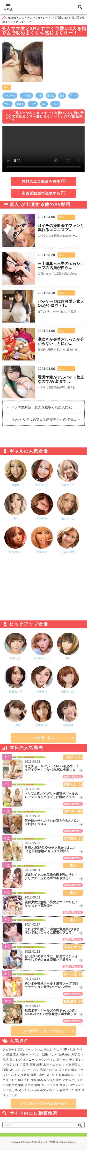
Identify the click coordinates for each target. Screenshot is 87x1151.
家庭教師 (64, 1075)
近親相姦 (18, 1085)
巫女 (43, 1090)
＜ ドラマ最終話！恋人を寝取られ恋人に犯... (39, 407)
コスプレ (21, 1070)
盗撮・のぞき (49, 1070)
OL (8, 1075)
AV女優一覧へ (43, 738)
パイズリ (35, 1054)
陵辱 (26, 1064)
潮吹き (20, 104)
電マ (12, 1059)
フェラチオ (10, 95)
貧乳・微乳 (37, 1075)
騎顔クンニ (66, 1090)
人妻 (39, 95)
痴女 (74, 1070)
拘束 (68, 1064)
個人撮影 (23, 1080)
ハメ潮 (6, 1085)
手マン (73, 95)
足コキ (29, 1085)
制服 (45, 1054)
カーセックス (49, 1085)
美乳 (32, 1064)
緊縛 (37, 1085)
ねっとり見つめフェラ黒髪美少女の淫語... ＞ (48, 419)
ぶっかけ (52, 1075)
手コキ (58, 1049)
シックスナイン (45, 1059)
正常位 (50, 95)
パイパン (33, 1070)
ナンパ (55, 104)
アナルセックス (72, 1080)
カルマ (32, 104)
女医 (78, 1090)
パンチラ (52, 1090)
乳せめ (13, 1090)
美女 (72, 1059)
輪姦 (40, 1080)
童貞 (62, 1085)
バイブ (15, 1075)
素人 (6, 87)
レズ (19, 1059)
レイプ (17, 1064)
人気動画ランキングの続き (43, 1031)
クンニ (38, 1049)
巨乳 (21, 1049)
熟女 (9, 1064)
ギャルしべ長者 (29, 1090)
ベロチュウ (57, 1064)
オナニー (28, 1059)
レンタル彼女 (52, 1080)
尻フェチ (64, 1070)
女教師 (25, 1075)
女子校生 (64, 1054)
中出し (7, 104)
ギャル (29, 1049)
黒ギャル (62, 1059)
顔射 (9, 1054)
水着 (46, 1064)
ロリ (74, 1075)
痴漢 (33, 1080)
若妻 (62, 95)
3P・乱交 (26, 95)
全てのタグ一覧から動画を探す (43, 1103)
